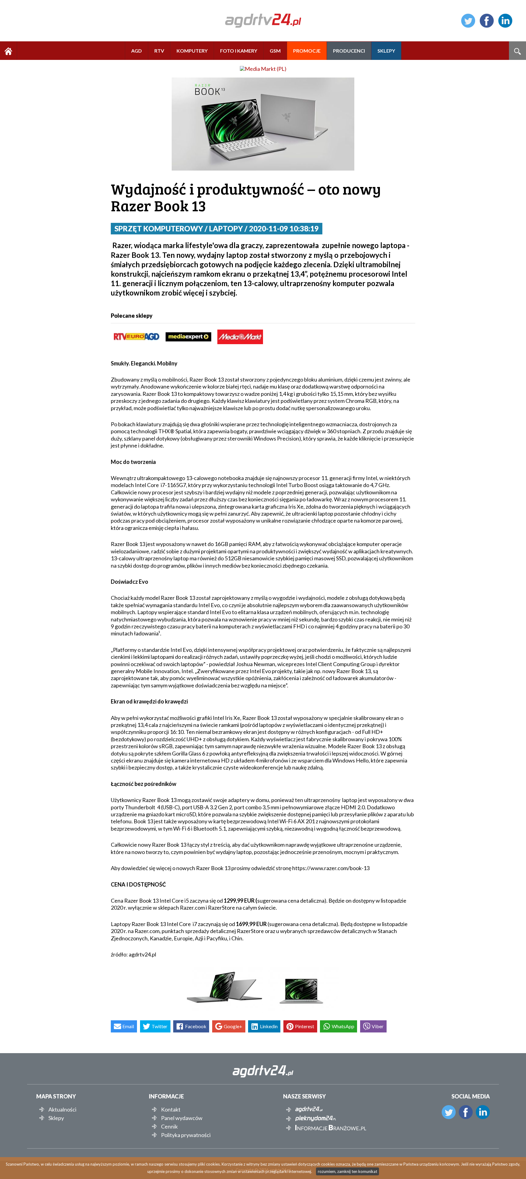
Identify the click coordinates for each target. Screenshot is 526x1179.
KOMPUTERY (192, 51)
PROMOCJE (307, 51)
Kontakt (171, 1109)
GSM (275, 51)
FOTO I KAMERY (238, 51)
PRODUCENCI (349, 51)
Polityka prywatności (186, 1135)
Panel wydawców (181, 1118)
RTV (159, 51)
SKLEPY (386, 51)
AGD (136, 51)
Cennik (169, 1126)
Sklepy (56, 1118)
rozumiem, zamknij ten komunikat (347, 1171)
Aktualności (62, 1109)
